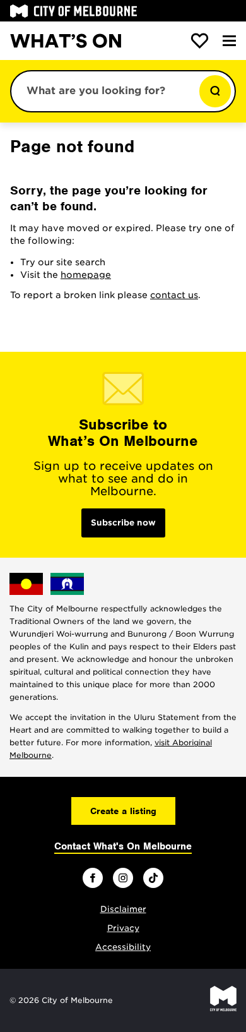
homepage (86, 275)
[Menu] (229, 41)
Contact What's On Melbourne (123, 846)
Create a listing (123, 811)
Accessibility (123, 947)
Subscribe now (123, 522)
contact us (174, 295)
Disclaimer (123, 909)
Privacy (123, 928)
